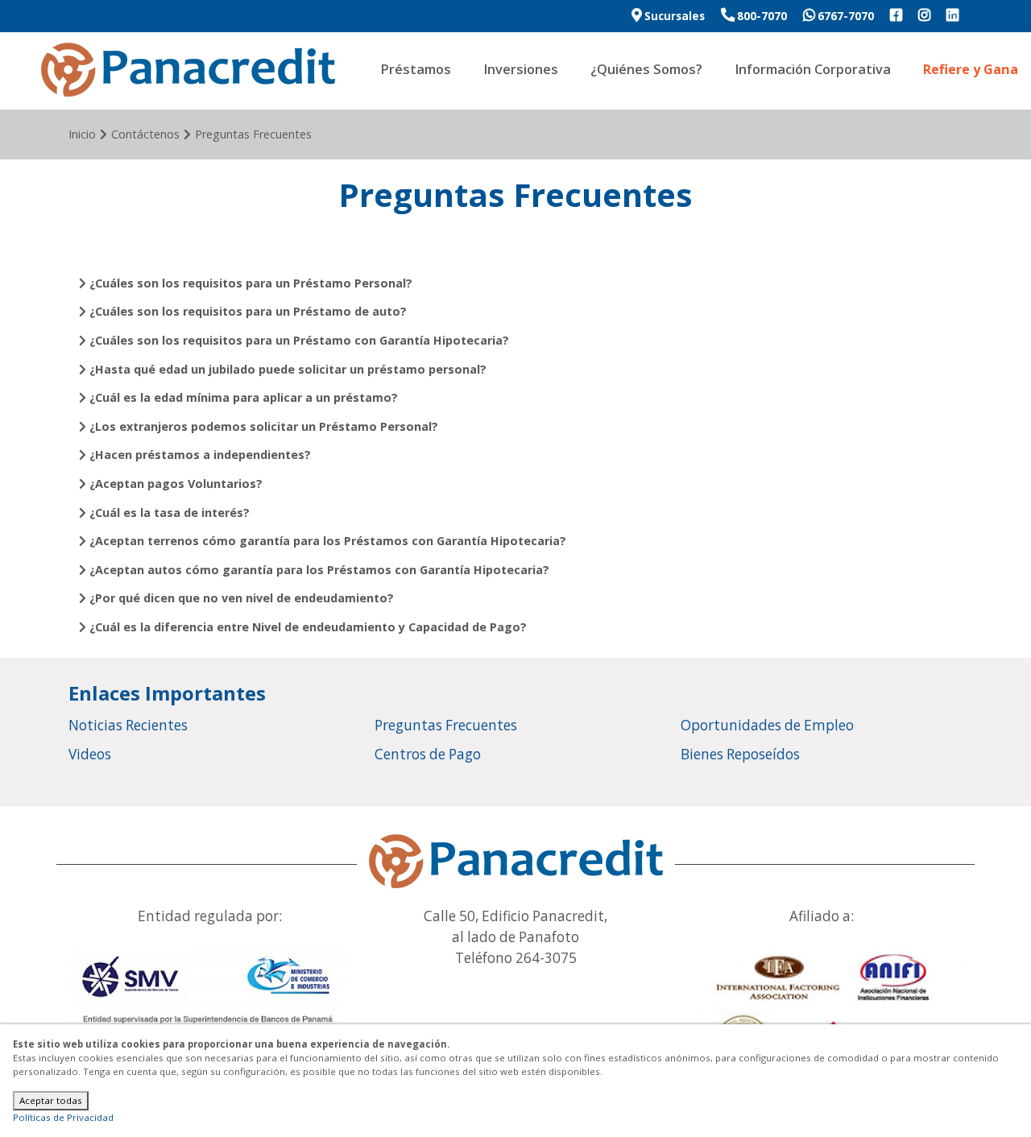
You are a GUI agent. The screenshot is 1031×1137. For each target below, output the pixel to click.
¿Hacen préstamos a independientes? (198, 454)
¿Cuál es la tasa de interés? (168, 512)
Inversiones (520, 69)
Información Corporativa (813, 69)
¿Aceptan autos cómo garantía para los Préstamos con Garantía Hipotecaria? (317, 569)
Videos (89, 754)
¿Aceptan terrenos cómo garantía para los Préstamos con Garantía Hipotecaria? (326, 540)
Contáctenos (145, 134)
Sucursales (673, 16)
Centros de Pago (428, 754)
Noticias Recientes (128, 725)
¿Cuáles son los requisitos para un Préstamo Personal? (249, 283)
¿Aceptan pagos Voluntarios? (174, 483)
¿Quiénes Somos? (646, 69)
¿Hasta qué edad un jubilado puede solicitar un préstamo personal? (286, 369)
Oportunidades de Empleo (767, 725)
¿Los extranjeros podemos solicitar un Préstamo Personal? (262, 426)
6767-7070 (844, 16)
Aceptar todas (50, 1100)
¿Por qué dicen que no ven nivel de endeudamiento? (240, 598)
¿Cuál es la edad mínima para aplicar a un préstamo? (242, 397)
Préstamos (415, 69)
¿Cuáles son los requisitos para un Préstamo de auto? (246, 311)
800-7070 (761, 16)
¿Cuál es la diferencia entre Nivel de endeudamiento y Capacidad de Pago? (306, 627)
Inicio (82, 134)
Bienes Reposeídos (740, 754)
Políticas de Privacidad (63, 1117)
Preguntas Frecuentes (253, 134)
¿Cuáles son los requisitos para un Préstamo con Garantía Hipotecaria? (297, 340)
